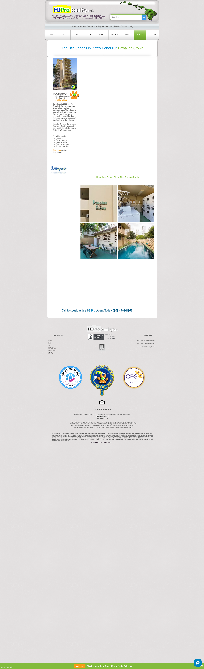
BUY (49, 344)
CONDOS (50, 352)
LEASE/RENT (52, 349)
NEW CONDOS (52, 350)
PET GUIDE (51, 354)
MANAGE (50, 347)
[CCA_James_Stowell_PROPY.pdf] (70, 377)
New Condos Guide (133, 439)
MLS (49, 342)
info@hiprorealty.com (79, 427)
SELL (49, 345)
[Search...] (144, 17)
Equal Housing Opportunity (124, 427)
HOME (50, 340)
